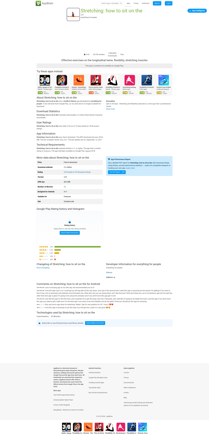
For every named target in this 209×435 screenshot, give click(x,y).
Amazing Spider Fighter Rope (63, 400)
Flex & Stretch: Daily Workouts (96, 87)
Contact (126, 372)
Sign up (157, 3)
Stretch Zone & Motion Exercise (164, 87)
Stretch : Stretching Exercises (79, 87)
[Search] (121, 3)
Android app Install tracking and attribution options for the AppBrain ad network (138, 404)
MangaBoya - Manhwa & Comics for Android (68, 410)
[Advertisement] (102, 36)
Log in (169, 3)
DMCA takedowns (130, 387)
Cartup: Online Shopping (61, 405)
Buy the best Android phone (98, 392)
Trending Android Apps (96, 382)
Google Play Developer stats (98, 377)
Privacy (126, 377)
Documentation (129, 382)
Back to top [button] (203, 415)
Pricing (136, 3)
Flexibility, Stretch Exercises (113, 87)
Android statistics (94, 372)
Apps (128, 3)
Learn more (130, 168)
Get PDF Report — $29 (117, 172)
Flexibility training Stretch (62, 87)
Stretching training (129, 87)
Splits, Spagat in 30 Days (45, 87)
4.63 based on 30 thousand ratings (77, 172)
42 (65, 187)
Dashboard (145, 3)
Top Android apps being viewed (63, 395)
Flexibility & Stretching (147, 87)
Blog (125, 397)
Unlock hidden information (70, 233)
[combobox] (110, 3)
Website (109, 272)
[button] (139, 277)
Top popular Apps (94, 387)
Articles (126, 392)
